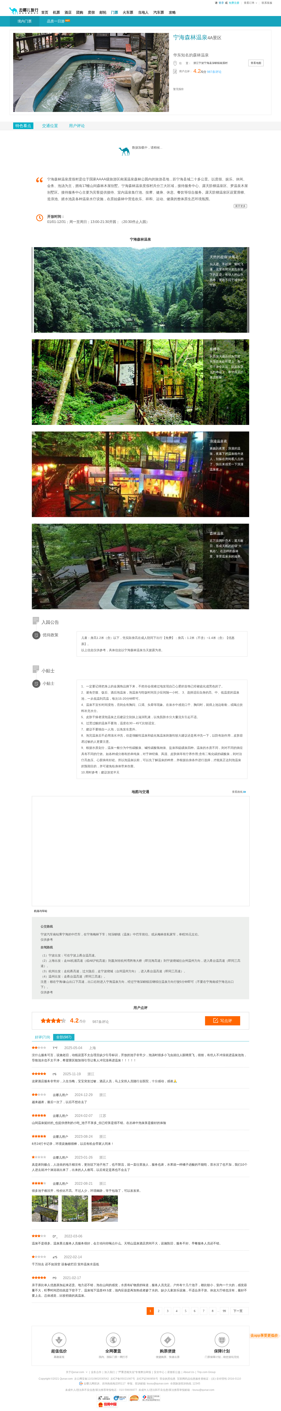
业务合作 (96, 1372)
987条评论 (214, 72)
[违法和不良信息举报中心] (151, 1398)
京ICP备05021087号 (122, 1378)
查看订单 (249, 2)
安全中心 (159, 1372)
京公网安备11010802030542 (91, 1378)
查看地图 (256, 63)
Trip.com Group (206, 1372)
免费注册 (234, 2)
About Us (188, 1372)
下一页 (238, 1311)
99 (224, 1311)
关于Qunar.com (75, 1372)
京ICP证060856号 (147, 1378)
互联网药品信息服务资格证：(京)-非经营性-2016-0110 (209, 1378)
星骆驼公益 (173, 1372)
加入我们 (109, 1372)
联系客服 (267, 2)
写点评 (226, 1021)
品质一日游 (56, 21)
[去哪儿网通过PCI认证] (134, 1398)
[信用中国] (107, 1404)
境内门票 (25, 21)
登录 (221, 2)
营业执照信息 (167, 1378)
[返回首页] (24, 9)
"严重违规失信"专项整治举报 (134, 1372)
